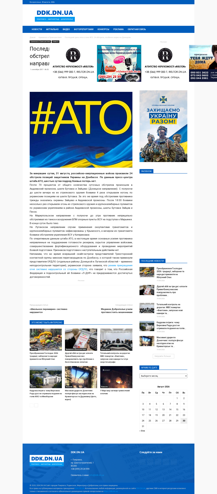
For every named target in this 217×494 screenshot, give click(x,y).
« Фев (142, 431)
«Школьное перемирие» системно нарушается (48, 311)
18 (150, 415)
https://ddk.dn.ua (111, 491)
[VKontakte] (180, 2)
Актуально (52, 29)
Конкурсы (103, 29)
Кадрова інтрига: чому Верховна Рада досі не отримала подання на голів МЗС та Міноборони (46, 393)
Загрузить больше (162, 356)
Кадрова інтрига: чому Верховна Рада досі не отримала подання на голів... (171, 325)
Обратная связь (137, 29)
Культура (34, 349)
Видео (66, 29)
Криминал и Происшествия (50, 37)
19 (156, 415)
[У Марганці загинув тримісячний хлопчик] (116, 377)
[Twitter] (175, 2)
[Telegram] (170, 2)
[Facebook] (165, 2)
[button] (183, 29)
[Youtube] (185, 2)
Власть (33, 387)
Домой (32, 37)
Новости (37, 29)
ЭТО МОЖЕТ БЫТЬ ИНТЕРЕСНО (46, 322)
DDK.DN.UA (79, 488)
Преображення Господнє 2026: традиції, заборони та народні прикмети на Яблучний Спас (44, 356)
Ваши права (105, 349)
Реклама (118, 29)
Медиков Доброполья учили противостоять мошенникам (116, 311)
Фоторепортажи (83, 29)
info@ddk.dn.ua (96, 475)
